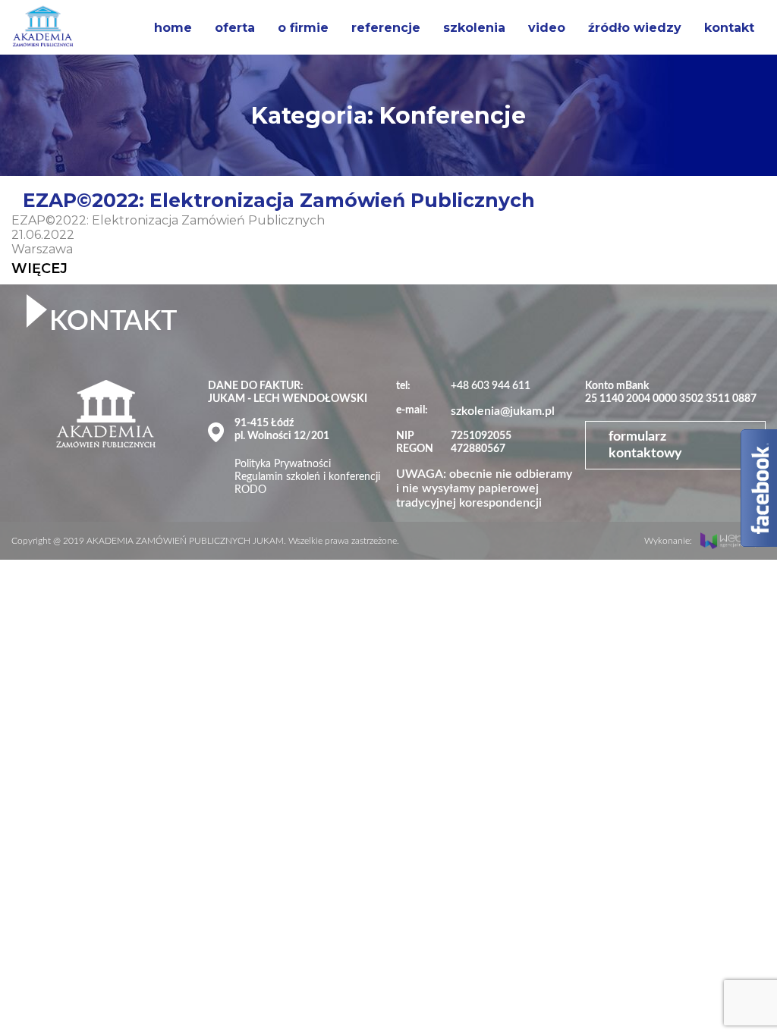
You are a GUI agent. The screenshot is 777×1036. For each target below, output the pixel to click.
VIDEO (546, 27)
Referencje (385, 27)
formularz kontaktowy (645, 445)
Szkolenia (474, 27)
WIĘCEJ (39, 268)
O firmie (303, 27)
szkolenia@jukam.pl (503, 411)
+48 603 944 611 (490, 386)
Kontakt (729, 27)
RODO (250, 490)
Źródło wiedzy (634, 27)
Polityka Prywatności (282, 464)
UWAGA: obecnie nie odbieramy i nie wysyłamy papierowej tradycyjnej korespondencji (484, 488)
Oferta (235, 27)
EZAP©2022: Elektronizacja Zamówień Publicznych (279, 200)
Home (173, 27)
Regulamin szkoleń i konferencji (307, 477)
